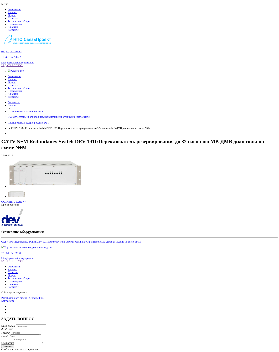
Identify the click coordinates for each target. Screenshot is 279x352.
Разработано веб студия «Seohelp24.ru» (22, 298)
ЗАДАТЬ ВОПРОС (12, 65)
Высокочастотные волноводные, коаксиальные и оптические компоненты (49, 116)
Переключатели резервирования (25, 111)
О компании (14, 9)
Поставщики (15, 24)
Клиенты (13, 27)
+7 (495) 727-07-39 (11, 57)
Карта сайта (7, 300)
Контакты (13, 29)
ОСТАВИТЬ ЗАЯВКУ (13, 201)
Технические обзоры (19, 21)
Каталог (12, 12)
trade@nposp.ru (25, 62)
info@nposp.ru (9, 62)
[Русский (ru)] (16, 71)
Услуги (12, 15)
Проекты (13, 18)
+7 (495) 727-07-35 (11, 51)
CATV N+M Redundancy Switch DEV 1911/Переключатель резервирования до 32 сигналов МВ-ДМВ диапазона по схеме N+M (71, 241)
